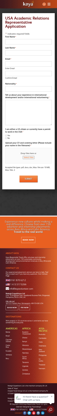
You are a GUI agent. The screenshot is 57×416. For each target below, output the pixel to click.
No (8, 138)
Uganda (25, 366)
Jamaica (9, 355)
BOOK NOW (28, 240)
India (41, 342)
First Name (10, 36)
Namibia (25, 353)
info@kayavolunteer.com (21, 288)
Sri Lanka (41, 360)
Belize (8, 332)
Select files (28, 157)
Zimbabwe (26, 374)
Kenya (24, 341)
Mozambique (27, 349)
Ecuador (9, 351)
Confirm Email (11, 78)
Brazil (8, 336)
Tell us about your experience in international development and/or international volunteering (27, 96)
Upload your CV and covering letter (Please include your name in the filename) (28, 144)
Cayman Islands (9, 340)
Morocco (25, 345)
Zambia (25, 370)
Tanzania (25, 362)
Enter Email (10, 68)
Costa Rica (8, 346)
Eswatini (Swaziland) (26, 333)
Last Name (10, 47)
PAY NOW (24, 307)
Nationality (11, 83)
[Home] (28, 4)
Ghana (24, 338)
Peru (7, 358)
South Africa (24, 358)
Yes (8, 135)
